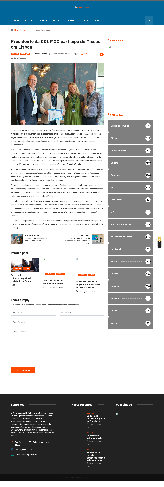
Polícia (43, 20)
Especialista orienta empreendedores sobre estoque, (96, 456)
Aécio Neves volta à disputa (94, 436)
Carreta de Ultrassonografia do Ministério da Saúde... (22, 278)
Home (16, 20)
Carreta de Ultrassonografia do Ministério (96, 418)
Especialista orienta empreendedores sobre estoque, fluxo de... (88, 284)
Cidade (26, 30)
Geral (26, 268)
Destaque (25, 54)
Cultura (29, 20)
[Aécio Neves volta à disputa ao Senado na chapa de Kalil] (78, 436)
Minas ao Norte (40, 54)
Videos (98, 20)
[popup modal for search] (149, 20)
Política (72, 20)
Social (85, 20)
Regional (57, 20)
